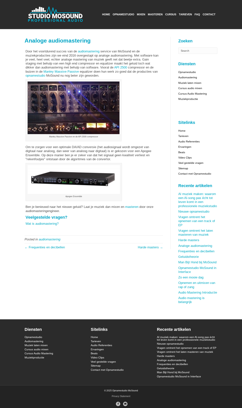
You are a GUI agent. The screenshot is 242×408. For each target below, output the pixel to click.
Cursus (170, 14)
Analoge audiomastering (195, 246)
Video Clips (185, 157)
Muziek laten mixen (189, 82)
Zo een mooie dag (190, 277)
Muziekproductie (188, 98)
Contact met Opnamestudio (194, 173)
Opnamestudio (123, 14)
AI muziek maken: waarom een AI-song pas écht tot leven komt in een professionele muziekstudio (186, 338)
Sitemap (183, 168)
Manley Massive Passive (61, 71)
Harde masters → (150, 247)
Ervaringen (184, 146)
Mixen (141, 14)
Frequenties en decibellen (196, 251)
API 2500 (120, 67)
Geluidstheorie (188, 257)
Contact (209, 14)
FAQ (197, 14)
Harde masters (188, 240)
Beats (181, 152)
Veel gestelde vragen (190, 162)
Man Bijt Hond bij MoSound (197, 262)
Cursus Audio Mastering (192, 93)
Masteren (155, 14)
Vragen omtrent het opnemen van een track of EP (196, 221)
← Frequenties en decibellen (45, 247)
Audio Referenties (189, 141)
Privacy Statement (121, 396)
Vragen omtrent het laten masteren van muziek (185, 351)
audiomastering (88, 51)
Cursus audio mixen (190, 88)
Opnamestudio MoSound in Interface (179, 376)
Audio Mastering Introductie (197, 292)
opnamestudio (35, 75)
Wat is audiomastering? (42, 223)
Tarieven (185, 14)
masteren (131, 207)
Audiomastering (187, 77)
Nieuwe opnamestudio (193, 211)
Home (106, 14)
